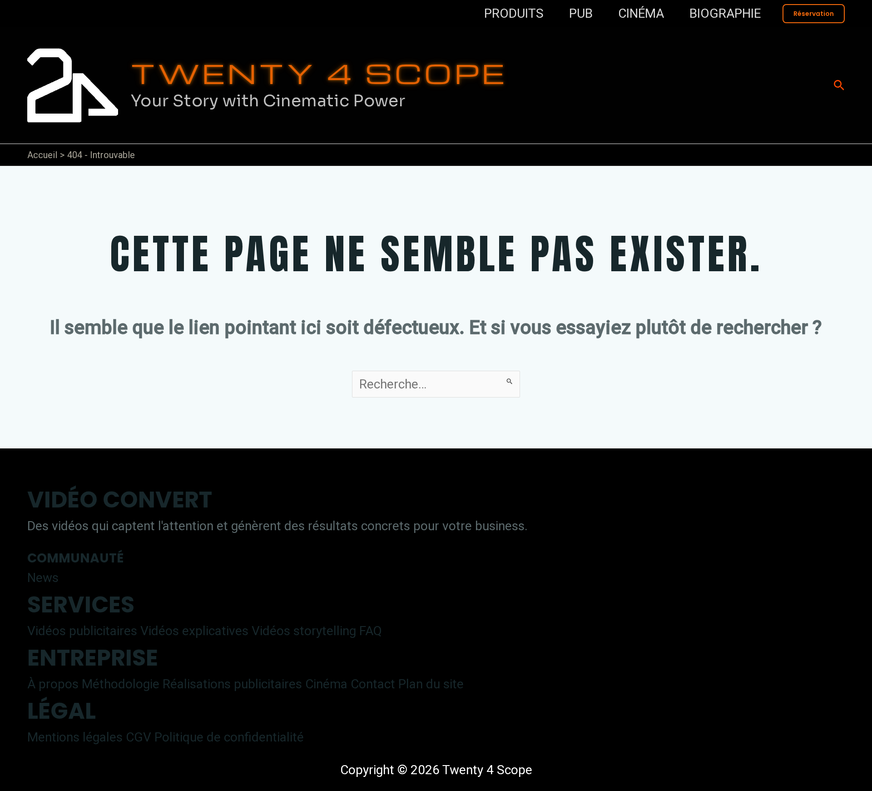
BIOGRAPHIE (725, 13)
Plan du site (431, 684)
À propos (53, 684)
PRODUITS (514, 13)
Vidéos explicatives (194, 630)
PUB (581, 13)
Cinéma (326, 684)
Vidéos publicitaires (82, 630)
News (43, 577)
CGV (138, 737)
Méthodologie (120, 684)
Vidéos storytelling (304, 630)
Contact (373, 684)
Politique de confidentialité (229, 737)
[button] (814, 13)
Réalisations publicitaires (232, 684)
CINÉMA (641, 13)
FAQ (370, 630)
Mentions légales (75, 737)
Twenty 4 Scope (319, 73)
